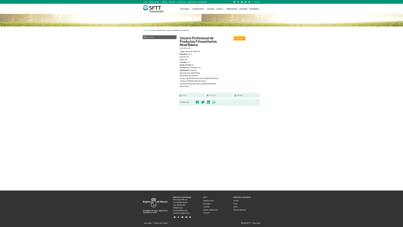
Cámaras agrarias (239, 210)
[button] (183, 95)
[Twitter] (238, 2)
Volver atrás (149, 37)
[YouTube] (245, 2)
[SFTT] (153, 9)
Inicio (145, 2)
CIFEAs (236, 201)
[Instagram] (242, 2)
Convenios (243, 9)
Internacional (191, 2)
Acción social (181, 2)
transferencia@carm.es (181, 213)
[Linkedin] (249, 2)
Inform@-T (172, 2)
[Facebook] (234, 2)
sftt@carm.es (178, 208)
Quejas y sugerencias (210, 210)
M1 (188, 62)
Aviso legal (148, 223)
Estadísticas (254, 9)
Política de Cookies (161, 223)
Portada (147, 30)
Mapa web (256, 223)
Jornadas (210, 9)
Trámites (164, 2)
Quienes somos (208, 201)
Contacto (257, 2)
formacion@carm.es (180, 210)
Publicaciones (232, 9)
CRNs (235, 207)
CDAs (235, 204)
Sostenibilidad (202, 2)
